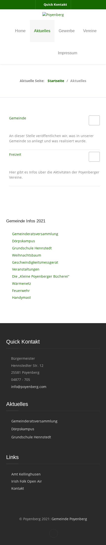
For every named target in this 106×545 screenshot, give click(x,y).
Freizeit (15, 154)
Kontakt (17, 488)
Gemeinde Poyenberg (69, 518)
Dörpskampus (22, 429)
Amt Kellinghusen (26, 474)
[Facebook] (53, 533)
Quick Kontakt (55, 4)
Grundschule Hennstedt (31, 437)
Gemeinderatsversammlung (34, 421)
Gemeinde (17, 118)
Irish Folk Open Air (26, 481)
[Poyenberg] (53, 14)
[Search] (98, 53)
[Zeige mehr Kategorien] (94, 120)
